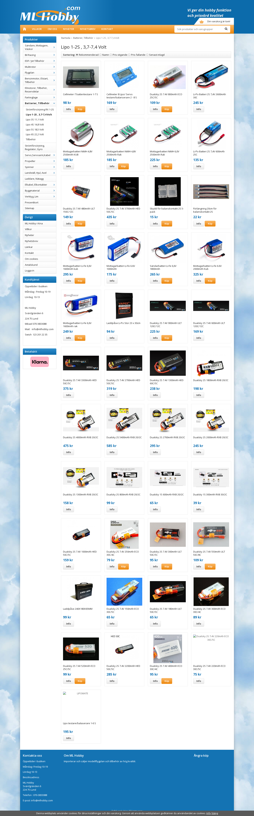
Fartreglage (31, 97)
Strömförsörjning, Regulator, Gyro (35, 147)
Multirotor (30, 66)
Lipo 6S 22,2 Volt (35, 134)
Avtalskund (31, 264)
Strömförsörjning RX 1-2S (40, 109)
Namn (105, 54)
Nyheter (68, 29)
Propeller (30, 161)
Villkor (37, 29)
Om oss (52, 29)
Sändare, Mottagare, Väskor (36, 47)
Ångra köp (201, 755)
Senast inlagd (157, 54)
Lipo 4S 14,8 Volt (35, 124)
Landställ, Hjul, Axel (35, 172)
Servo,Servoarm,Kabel (37, 155)
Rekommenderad (89, 54)
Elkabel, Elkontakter (36, 184)
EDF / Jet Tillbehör (34, 61)
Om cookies (31, 258)
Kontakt (107, 29)
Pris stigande (120, 54)
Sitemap (29, 208)
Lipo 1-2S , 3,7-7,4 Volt (39, 114)
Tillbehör (31, 139)
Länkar (29, 247)
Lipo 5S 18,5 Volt (35, 129)
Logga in (29, 270)
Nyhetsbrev (87, 29)
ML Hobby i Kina (34, 223)
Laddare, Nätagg (34, 178)
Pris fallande (138, 54)
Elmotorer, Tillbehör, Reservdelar (36, 89)
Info (68, 109)
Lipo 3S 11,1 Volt (35, 119)
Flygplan (29, 72)
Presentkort (31, 202)
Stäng (214, 813)
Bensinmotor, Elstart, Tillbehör (36, 80)
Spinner (29, 167)
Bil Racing (30, 55)
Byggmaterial (32, 190)
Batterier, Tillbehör (37, 103)
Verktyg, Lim (31, 196)
